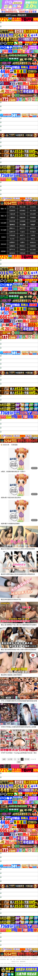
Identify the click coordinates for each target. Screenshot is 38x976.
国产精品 (12, 207)
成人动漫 (33, 210)
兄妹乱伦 (22, 249)
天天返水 (33, 232)
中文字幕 (22, 214)
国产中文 (12, 249)
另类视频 (33, 217)
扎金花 (22, 232)
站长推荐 (3, 223)
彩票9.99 (12, 232)
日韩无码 (33, 253)
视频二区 (3, 216)
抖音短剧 (12, 235)
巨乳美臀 (33, 214)
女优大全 (22, 239)
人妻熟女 (12, 217)
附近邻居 (12, 221)
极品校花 (12, 253)
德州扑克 (33, 228)
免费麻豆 (12, 246)
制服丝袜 (22, 217)
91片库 (12, 239)
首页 (4, 759)
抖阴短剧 (22, 253)
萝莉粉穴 (22, 246)
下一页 (27, 759)
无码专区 (3, 244)
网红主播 (22, 207)
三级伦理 (12, 214)
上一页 (10, 759)
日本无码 (33, 207)
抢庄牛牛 (22, 228)
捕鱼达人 (12, 228)
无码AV (3, 237)
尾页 (19, 762)
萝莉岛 (33, 239)
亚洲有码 (12, 210)
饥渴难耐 (22, 221)
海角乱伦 (33, 242)
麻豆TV (22, 235)
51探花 (33, 235)
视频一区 (3, 208)
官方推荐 (3, 230)
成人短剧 (33, 249)
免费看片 (12, 242)
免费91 (22, 242)
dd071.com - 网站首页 (16, 15)
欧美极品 (22, 210)
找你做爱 (33, 221)
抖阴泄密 (33, 246)
